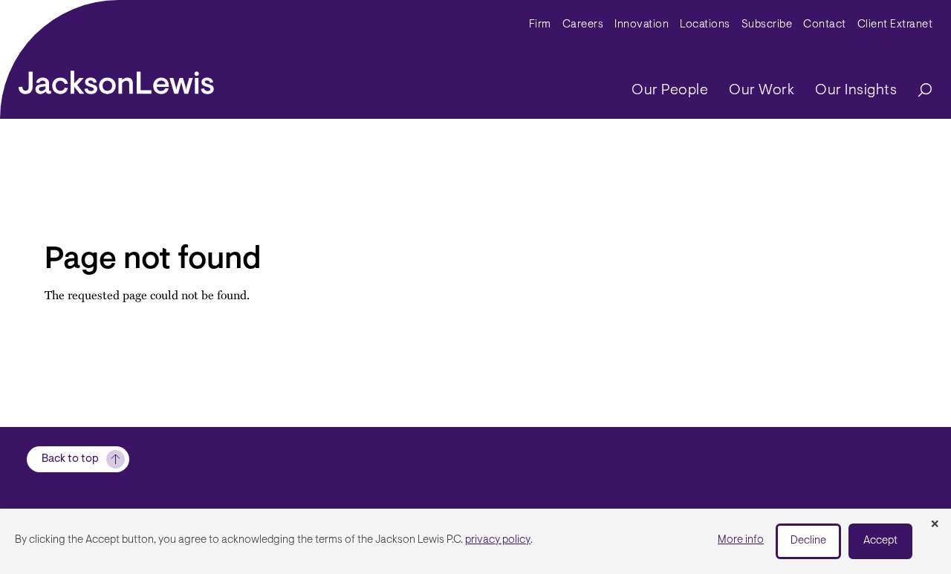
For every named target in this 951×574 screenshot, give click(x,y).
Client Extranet (895, 24)
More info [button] (741, 540)
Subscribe (767, 24)
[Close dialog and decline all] (934, 525)
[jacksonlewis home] (116, 79)
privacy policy (497, 540)
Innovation (641, 24)
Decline (808, 541)
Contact (824, 24)
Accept (880, 541)
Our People (670, 90)
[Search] (917, 91)
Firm (540, 24)
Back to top (70, 459)
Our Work (761, 90)
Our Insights (856, 90)
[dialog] (475, 541)
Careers (583, 24)
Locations (705, 24)
